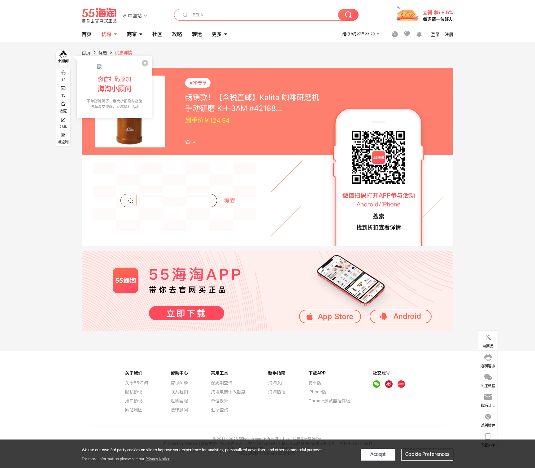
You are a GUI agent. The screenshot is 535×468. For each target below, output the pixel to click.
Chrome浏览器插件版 (329, 400)
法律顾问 (179, 409)
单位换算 (219, 400)
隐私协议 (133, 391)
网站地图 (133, 409)
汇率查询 (219, 409)
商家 (132, 34)
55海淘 (99, 15)
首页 (86, 52)
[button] (135, 15)
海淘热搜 (276, 391)
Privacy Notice (158, 459)
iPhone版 (317, 391)
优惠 (106, 34)
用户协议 (133, 400)
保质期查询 (222, 382)
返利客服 (179, 400)
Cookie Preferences (427, 454)
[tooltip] (114, 87)
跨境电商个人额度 (228, 391)
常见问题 (179, 382)
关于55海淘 (136, 382)
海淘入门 (276, 382)
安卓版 (314, 382)
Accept (378, 454)
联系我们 (179, 391)
